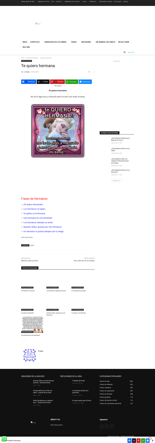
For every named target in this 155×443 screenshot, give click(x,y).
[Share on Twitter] (134, 440)
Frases (28, 72)
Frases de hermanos (32, 58)
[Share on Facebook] (129, 440)
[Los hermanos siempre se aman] (57, 280)
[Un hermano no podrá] (32, 280)
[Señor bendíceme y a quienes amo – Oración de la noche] (26, 403)
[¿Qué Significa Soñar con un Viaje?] (105, 151)
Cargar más (116, 180)
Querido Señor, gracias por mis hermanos (42, 227)
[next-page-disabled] (26, 340)
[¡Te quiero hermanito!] (32, 302)
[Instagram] (124, 4)
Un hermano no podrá (27, 291)
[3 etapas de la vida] (65, 383)
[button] (128, 52)
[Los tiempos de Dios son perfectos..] (65, 393)
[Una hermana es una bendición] (32, 325)
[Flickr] (107, 426)
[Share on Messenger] (148, 440)
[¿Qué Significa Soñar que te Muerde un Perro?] (105, 140)
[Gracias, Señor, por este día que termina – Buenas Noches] (26, 383)
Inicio (22, 58)
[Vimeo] (129, 4)
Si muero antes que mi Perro (81, 400)
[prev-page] (22, 340)
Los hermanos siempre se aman (38, 222)
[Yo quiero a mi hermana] (83, 302)
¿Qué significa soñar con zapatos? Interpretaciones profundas (120, 161)
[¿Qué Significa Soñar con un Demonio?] (105, 172)
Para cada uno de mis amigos (84, 261)
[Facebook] (121, 4)
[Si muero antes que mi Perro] (65, 403)
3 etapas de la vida (78, 380)
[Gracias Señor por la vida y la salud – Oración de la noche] (26, 393)
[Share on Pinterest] (139, 440)
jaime (32, 245)
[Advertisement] (94, 23)
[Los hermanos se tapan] (83, 280)
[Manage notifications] (150, 438)
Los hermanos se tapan (34, 209)
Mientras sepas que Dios (29, 261)
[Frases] (22, 72)
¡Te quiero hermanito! (33, 204)
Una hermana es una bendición (37, 218)
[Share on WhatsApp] (143, 440)
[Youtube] (132, 4)
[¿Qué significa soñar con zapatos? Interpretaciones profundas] (105, 161)
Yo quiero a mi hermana (34, 213)
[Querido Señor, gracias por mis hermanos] (57, 302)
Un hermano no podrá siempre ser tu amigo (43, 231)
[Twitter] (127, 4)
